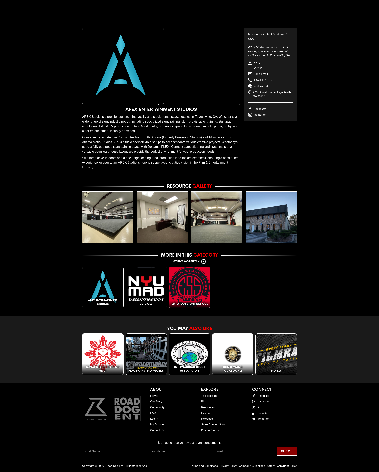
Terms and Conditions (204, 465)
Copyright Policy (287, 465)
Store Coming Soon (213, 424)
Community (157, 407)
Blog (204, 401)
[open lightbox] (107, 217)
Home (154, 395)
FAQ (153, 412)
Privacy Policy (228, 465)
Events (205, 412)
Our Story (156, 401)
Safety (271, 465)
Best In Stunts (210, 430)
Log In (154, 418)
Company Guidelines (252, 465)
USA (251, 38)
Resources (255, 34)
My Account (157, 424)
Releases (207, 418)
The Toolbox (209, 395)
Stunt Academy (274, 34)
